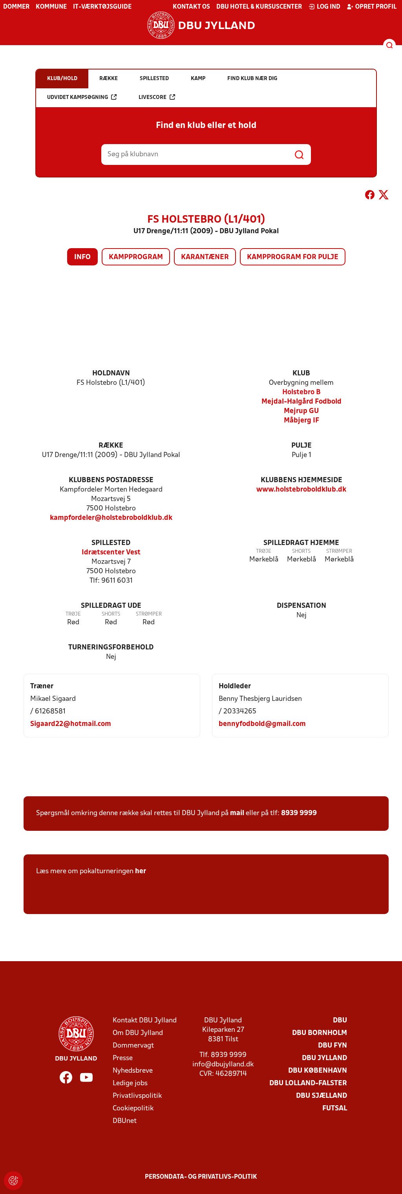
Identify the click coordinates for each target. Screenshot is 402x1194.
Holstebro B (301, 392)
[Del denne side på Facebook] (370, 196)
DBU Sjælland (321, 1096)
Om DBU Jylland (138, 1033)
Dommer (16, 7)
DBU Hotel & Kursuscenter (259, 7)
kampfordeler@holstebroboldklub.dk (111, 518)
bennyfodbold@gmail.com (262, 724)
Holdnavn (111, 373)
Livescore (152, 97)
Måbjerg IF (301, 420)
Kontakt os (191, 7)
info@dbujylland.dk (223, 1064)
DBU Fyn (332, 1045)
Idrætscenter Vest (111, 552)
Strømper (339, 551)
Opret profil (376, 7)
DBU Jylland (324, 1058)
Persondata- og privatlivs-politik (201, 1177)
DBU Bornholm (319, 1033)
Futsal (334, 1108)
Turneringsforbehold (110, 647)
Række (111, 445)
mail (237, 813)
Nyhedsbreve (133, 1071)
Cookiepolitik (133, 1108)
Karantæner (205, 257)
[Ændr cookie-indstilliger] (13, 1180)
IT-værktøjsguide (102, 7)
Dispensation (301, 606)
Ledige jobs (130, 1083)
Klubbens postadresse (111, 480)
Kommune (51, 7)
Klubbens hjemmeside (301, 480)
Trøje (263, 551)
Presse (123, 1058)
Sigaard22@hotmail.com (70, 724)
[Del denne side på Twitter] (383, 196)
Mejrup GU (301, 411)
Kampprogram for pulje (292, 257)
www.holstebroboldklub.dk (301, 489)
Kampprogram (136, 257)
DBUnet (125, 1121)
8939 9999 (299, 813)
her (140, 871)
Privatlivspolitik (137, 1096)
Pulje (301, 445)
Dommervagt (133, 1045)
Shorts (301, 551)
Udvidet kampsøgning (77, 97)
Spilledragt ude (111, 606)
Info (82, 257)
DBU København (317, 1071)
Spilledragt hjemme (301, 543)
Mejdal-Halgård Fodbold (301, 402)
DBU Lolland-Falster (308, 1083)
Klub (301, 373)
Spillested (110, 543)
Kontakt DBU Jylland (145, 1020)
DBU (340, 1020)
